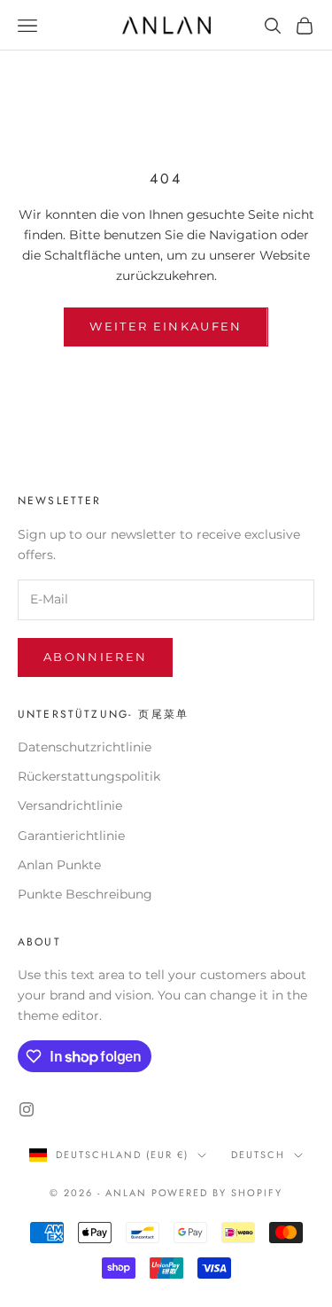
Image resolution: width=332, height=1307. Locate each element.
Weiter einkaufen (165, 326)
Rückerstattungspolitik (89, 776)
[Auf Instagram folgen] (26, 1109)
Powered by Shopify (217, 1193)
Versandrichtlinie (70, 805)
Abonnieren (95, 657)
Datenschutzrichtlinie (84, 747)
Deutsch (258, 1155)
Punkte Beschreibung (85, 894)
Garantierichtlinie (71, 836)
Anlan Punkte (59, 865)
